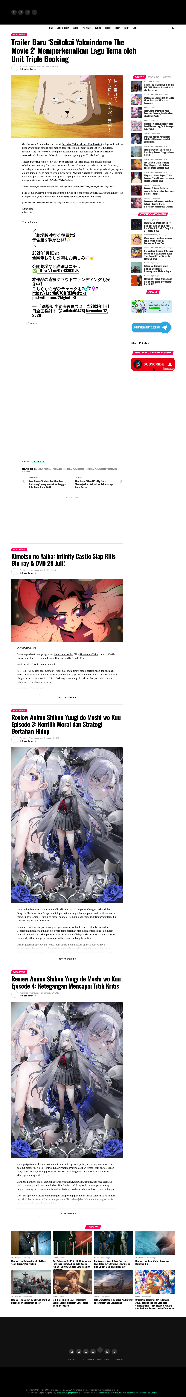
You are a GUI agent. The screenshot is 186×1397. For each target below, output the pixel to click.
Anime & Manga (63, 27)
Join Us (81, 1359)
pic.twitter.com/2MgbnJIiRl (54, 297)
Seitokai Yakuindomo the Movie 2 (101, 469)
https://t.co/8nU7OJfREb (52, 293)
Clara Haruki (27, 573)
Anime (135, 27)
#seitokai (80, 293)
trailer (26, 471)
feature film (45, 469)
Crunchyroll (38, 461)
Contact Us (120, 1359)
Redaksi (90, 1359)
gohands (58, 469)
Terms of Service (104, 1359)
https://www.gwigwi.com (67, 1393)
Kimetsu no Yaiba (63, 654)
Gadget (108, 27)
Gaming (98, 27)
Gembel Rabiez (29, 69)
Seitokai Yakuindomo (74, 469)
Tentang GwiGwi (68, 1359)
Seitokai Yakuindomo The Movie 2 (82, 144)
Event (126, 27)
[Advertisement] (72, 518)
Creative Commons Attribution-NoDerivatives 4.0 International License (126, 1393)
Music (75, 27)
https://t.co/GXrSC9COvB (58, 270)
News (51, 27)
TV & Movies (86, 27)
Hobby (117, 27)
